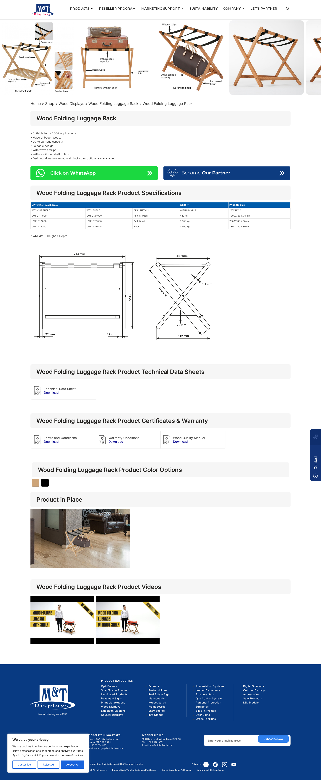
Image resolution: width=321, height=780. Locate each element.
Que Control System (209, 698)
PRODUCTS (80, 8)
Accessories (251, 694)
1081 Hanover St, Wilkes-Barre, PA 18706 (161, 739)
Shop (49, 103)
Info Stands (155, 714)
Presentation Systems (210, 686)
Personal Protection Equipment (208, 704)
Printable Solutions (113, 702)
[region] (48, 753)
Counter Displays (112, 714)
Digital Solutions (253, 686)
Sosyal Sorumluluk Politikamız (176, 770)
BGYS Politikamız (98, 770)
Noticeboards (157, 702)
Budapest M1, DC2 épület (98, 742)
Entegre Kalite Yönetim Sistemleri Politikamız (134, 770)
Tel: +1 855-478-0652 (153, 742)
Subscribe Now (273, 738)
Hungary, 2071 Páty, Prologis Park (102, 739)
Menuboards (156, 698)
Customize (24, 764)
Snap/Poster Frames (114, 690)
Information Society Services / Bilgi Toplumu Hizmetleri (116, 764)
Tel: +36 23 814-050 (96, 745)
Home (35, 103)
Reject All (48, 764)
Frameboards (157, 706)
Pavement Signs (111, 698)
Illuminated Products (114, 694)
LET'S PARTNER (263, 8)
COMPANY (232, 8)
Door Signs (203, 714)
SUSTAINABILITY (203, 8)
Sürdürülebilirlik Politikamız (210, 770)
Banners (153, 686)
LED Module (251, 702)
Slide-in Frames (206, 710)
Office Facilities (206, 718)
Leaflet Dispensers (208, 690)
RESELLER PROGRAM (117, 8)
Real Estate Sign (159, 694)
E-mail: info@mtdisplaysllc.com (157, 745)
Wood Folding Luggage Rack (113, 103)
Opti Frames (109, 686)
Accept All (72, 764)
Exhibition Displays (113, 710)
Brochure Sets (205, 694)
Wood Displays (71, 103)
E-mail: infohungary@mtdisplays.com (104, 748)
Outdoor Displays (254, 690)
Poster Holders (158, 690)
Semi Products (252, 698)
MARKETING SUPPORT (161, 8)
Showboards (156, 710)
